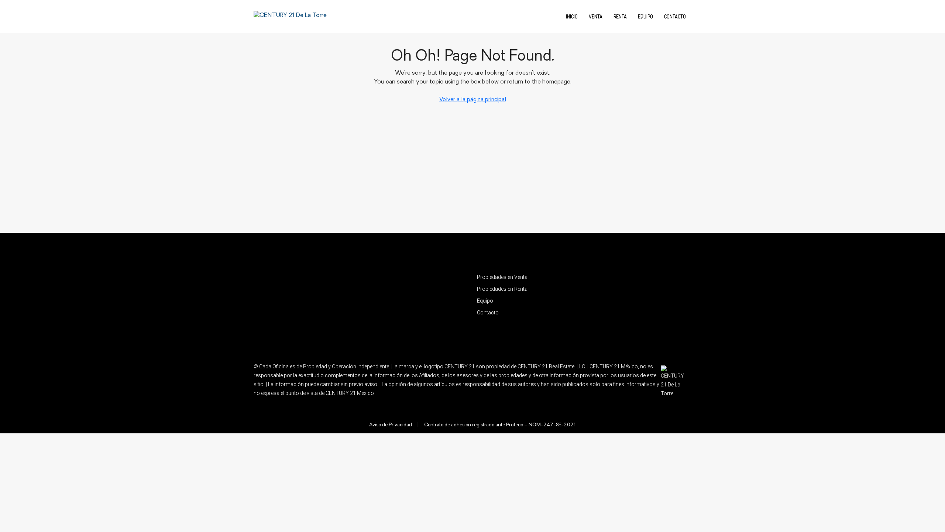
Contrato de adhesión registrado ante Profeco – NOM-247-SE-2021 (500, 425)
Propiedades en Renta (502, 289)
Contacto (675, 16)
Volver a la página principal (472, 100)
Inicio (572, 16)
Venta (595, 16)
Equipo (645, 16)
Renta (620, 16)
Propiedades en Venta (502, 277)
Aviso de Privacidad (390, 425)
